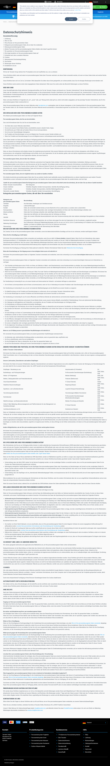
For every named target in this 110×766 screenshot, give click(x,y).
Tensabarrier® (62, 746)
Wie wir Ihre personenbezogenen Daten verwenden (86, 623)
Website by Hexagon (9, 762)
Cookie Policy (77, 10)
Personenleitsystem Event (38, 737)
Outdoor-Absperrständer (38, 746)
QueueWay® (61, 752)
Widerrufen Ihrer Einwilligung (75, 248)
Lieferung (88, 737)
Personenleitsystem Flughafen (40, 734)
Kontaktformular (68, 708)
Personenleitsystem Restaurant (40, 743)
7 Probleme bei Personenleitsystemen (69, 734)
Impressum (88, 749)
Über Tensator (62, 737)
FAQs (86, 734)
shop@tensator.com (40, 708)
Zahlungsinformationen (91, 743)
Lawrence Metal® (63, 749)
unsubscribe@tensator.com (35, 710)
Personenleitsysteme (13, 12)
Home (5, 22)
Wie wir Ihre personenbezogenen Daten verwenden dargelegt (26, 677)
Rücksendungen (89, 740)
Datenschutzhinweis (64, 740)
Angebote (100, 12)
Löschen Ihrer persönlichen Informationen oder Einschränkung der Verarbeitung (38, 526)
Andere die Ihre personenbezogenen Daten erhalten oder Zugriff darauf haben (28, 453)
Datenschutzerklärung (64, 743)
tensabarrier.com (43, 105)
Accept (71, 19)
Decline (84, 19)
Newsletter (88, 752)
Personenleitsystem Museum (39, 740)
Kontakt (87, 746)
